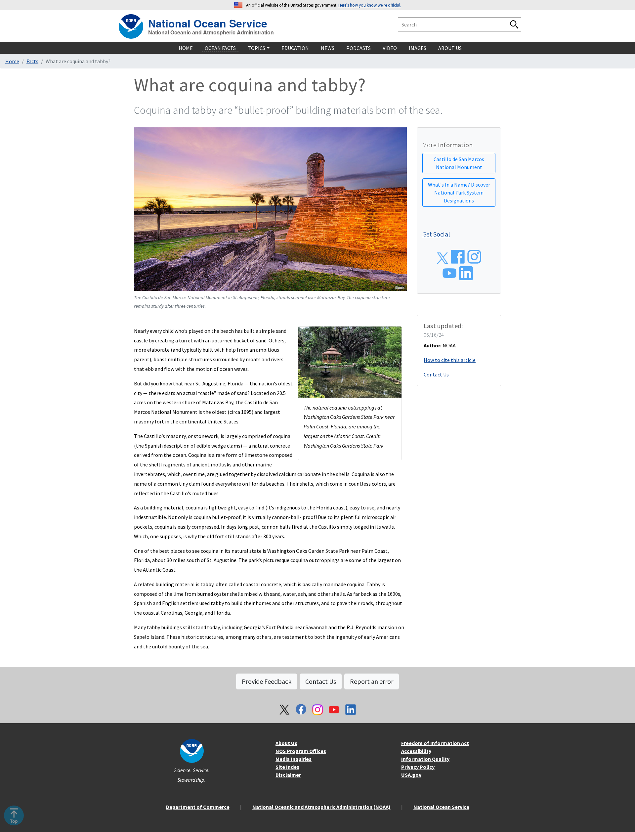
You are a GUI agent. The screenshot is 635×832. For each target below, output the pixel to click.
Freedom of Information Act (435, 743)
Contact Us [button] (320, 681)
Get (436, 234)
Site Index (287, 767)
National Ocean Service (207, 22)
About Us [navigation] (450, 48)
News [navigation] (327, 48)
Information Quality (425, 759)
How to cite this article (450, 360)
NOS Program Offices (300, 751)
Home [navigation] (186, 48)
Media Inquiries (293, 759)
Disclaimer (288, 774)
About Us (286, 743)
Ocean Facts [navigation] (220, 48)
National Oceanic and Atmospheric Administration (211, 32)
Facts (32, 61)
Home (12, 61)
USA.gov (411, 774)
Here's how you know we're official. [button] (369, 5)
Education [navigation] (295, 48)
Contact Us (436, 374)
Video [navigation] (390, 48)
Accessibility (416, 751)
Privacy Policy (418, 767)
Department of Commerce (198, 807)
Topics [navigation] (256, 48)
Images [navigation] (417, 48)
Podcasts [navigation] (358, 48)
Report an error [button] (371, 681)
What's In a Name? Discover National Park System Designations (459, 192)
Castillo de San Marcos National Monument (459, 163)
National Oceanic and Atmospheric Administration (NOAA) (321, 807)
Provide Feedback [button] (266, 681)
